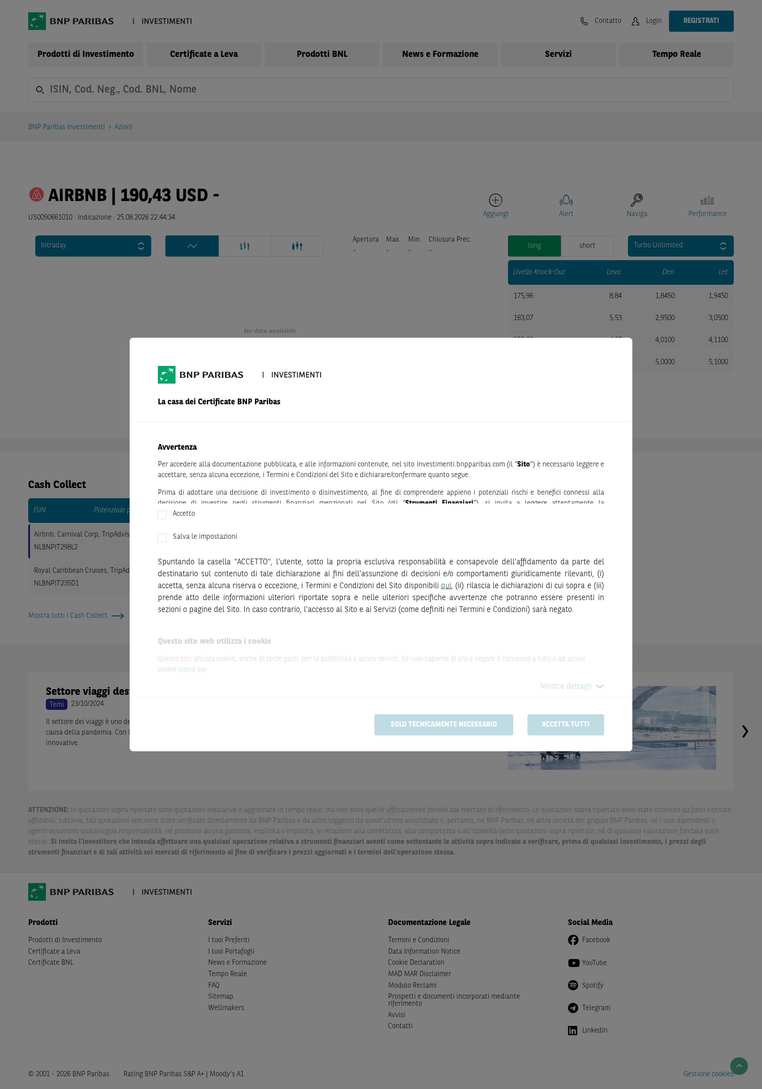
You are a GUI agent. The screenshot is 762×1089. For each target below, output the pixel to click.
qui (446, 586)
